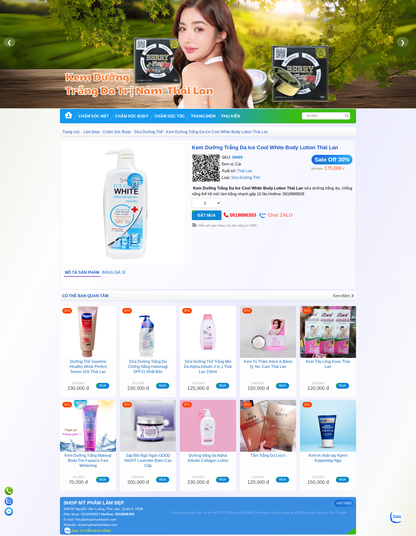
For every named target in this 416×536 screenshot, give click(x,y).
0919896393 (243, 215)
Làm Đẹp (91, 132)
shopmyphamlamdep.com (97, 525)
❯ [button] (403, 42)
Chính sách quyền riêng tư (273, 512)
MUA (102, 385)
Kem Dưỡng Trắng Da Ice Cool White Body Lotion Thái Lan (265, 147)
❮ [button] (9, 42)
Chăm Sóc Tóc (170, 116)
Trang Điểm (203, 116)
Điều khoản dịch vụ (313, 512)
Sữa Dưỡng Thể (148, 132)
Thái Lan (244, 171)
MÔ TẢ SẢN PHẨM (82, 272)
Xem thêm (341, 296)
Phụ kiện (230, 116)
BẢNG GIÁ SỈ (113, 272)
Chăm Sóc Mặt (93, 116)
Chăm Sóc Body (132, 116)
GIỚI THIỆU (344, 503)
